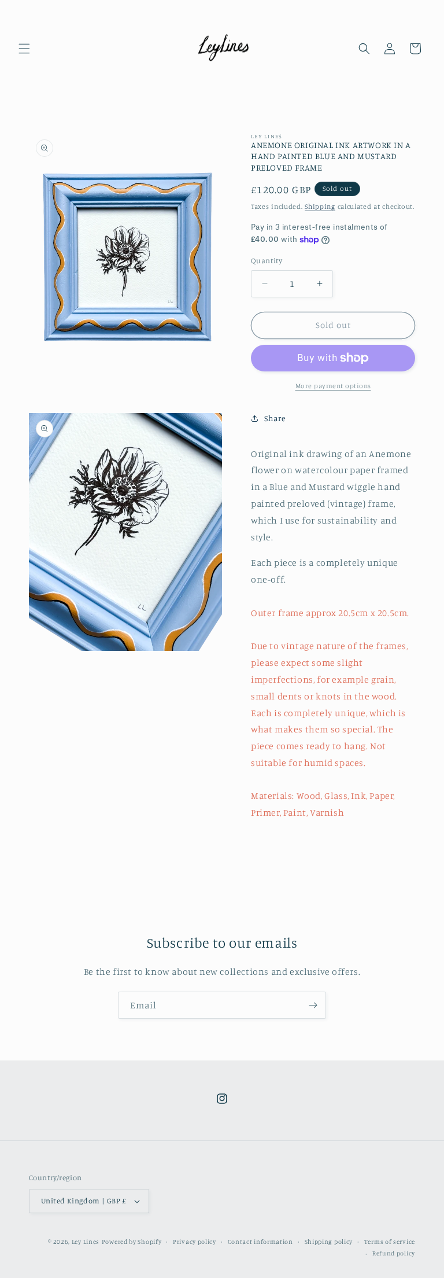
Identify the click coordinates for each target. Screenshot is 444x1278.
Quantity (266, 260)
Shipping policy (329, 1242)
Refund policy (393, 1253)
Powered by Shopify (132, 1242)
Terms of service (389, 1242)
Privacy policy (194, 1242)
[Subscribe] (312, 1005)
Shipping (320, 206)
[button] (24, 48)
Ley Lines (85, 1242)
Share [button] (275, 418)
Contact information (260, 1242)
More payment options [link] (333, 385)
